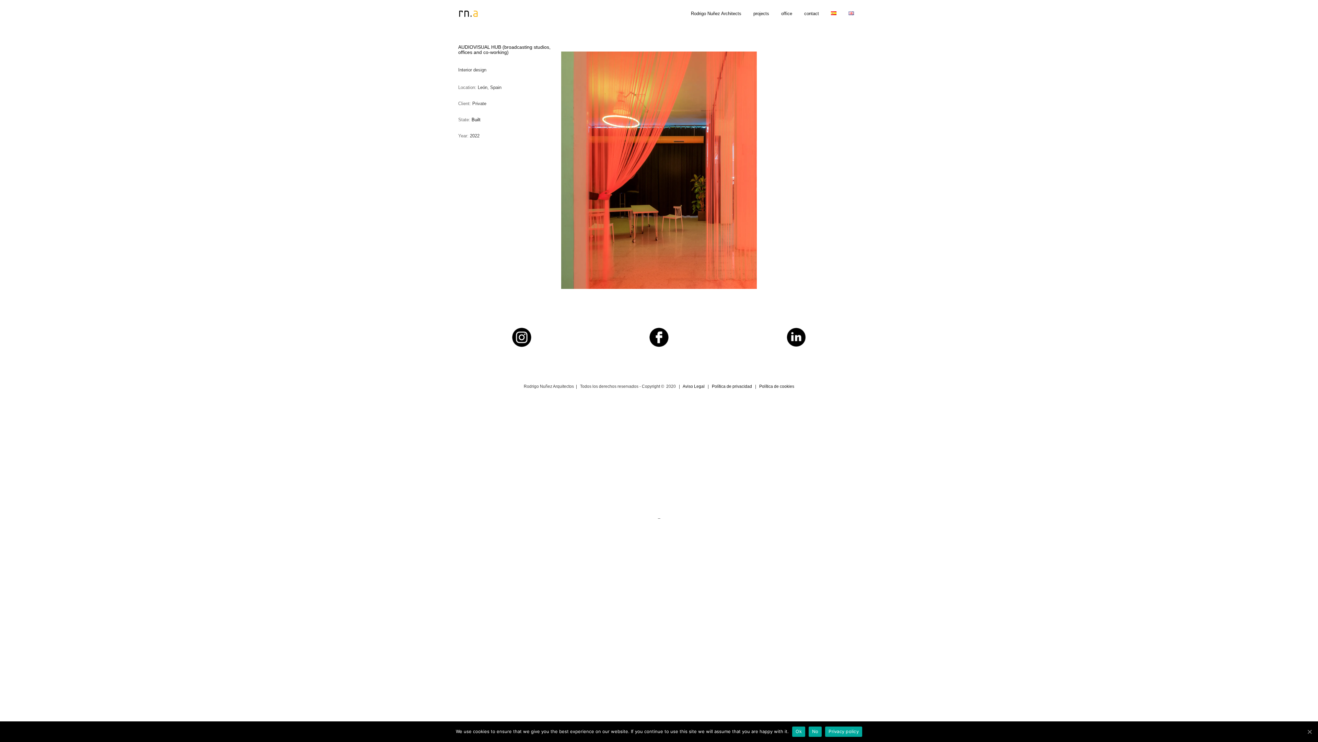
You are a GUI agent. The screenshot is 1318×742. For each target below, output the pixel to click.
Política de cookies (776, 386)
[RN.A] (475, 13)
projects (761, 13)
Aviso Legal (694, 386)
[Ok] (1309, 731)
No (815, 731)
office (786, 13)
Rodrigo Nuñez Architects (716, 13)
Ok (799, 731)
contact (811, 13)
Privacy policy (844, 731)
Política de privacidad (732, 386)
